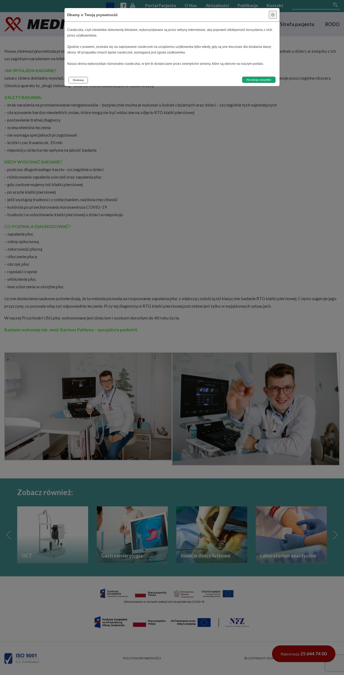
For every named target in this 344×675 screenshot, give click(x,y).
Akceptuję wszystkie (258, 79)
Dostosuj (78, 80)
